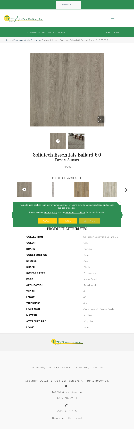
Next (106, 139)
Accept (47, 220)
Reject (67, 220)
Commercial (75, 417)
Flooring (17, 40)
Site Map (97, 367)
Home (8, 40)
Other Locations (112, 32)
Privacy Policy (81, 367)
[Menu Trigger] (112, 18)
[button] (68, 5)
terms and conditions (75, 212)
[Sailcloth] (110, 189)
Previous (27, 139)
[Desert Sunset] (24, 189)
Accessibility (38, 367)
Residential (58, 417)
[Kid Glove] (53, 189)
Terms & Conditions (59, 367)
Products (35, 40)
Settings (89, 220)
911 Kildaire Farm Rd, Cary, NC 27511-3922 (46, 32)
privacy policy (50, 212)
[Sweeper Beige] (81, 189)
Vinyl (26, 40)
